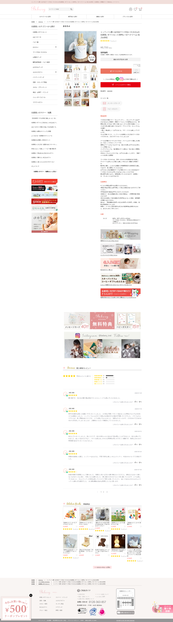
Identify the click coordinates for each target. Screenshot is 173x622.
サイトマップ (41, 620)
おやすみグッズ (38, 67)
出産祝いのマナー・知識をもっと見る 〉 (45, 171)
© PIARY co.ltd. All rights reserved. (126, 620)
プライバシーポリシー (73, 620)
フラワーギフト (38, 102)
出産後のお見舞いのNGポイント (40, 140)
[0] (135, 9)
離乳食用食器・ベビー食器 (41, 62)
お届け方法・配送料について (86, 599)
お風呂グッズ (37, 57)
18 (123, 603)
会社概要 (49, 620)
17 (120, 603)
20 (128, 603)
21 (130, 603)
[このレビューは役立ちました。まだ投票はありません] (135, 402)
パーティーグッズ (38, 77)
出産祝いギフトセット (40, 32)
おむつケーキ (37, 37)
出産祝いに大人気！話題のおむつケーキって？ (43, 144)
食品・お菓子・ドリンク (40, 92)
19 (125, 603)
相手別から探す (72, 16)
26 (125, 605)
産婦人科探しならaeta (90, 620)
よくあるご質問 (101, 596)
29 (132, 605)
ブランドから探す (128, 16)
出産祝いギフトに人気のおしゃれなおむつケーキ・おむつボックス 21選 (44, 123)
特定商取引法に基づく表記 (59, 620)
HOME (33, 21)
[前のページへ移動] (97, 492)
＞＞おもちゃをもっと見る (102, 567)
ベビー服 (35, 42)
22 (132, 603)
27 (128, 605)
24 (121, 605)
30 (118, 606)
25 (123, 605)
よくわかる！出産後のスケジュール (41, 135)
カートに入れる (117, 71)
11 (123, 602)
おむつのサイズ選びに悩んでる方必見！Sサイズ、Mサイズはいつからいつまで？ (44, 127)
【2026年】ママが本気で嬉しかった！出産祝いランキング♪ (44, 118)
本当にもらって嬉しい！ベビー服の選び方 (43, 149)
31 (120, 606)
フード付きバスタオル (40, 52)
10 (120, 602)
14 (130, 602)
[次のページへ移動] (107, 492)
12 (125, 602)
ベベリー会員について (103, 594)
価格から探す (100, 16)
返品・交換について (83, 596)
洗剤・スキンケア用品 (40, 82)
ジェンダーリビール (39, 97)
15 (132, 602)
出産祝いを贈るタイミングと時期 (41, 131)
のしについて (35, 166)
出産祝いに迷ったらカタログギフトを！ (43, 162)
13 (128, 602)
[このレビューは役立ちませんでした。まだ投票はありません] (139, 402)
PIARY (82, 620)
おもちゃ (41, 21)
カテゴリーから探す (45, 16)
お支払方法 (81, 594)
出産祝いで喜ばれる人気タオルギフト (42, 153)
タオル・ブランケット (40, 87)
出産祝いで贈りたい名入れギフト (41, 157)
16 (118, 603)
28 (130, 605)
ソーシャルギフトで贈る (123, 85)
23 (118, 605)
